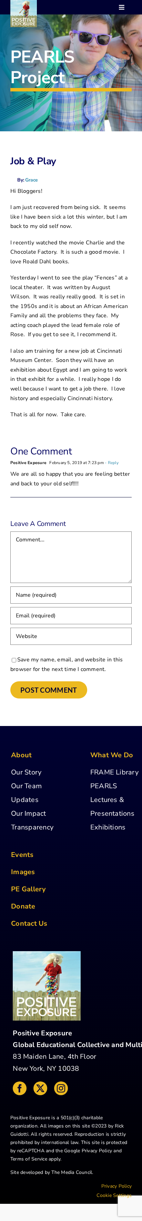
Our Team (26, 786)
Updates (25, 799)
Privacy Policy (97, 1150)
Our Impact (28, 813)
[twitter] (40, 1088)
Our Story (26, 772)
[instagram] (61, 1088)
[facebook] (20, 1088)
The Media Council (71, 1172)
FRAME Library (114, 772)
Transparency (32, 827)
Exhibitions (108, 827)
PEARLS (103, 786)
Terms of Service (28, 1159)
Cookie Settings (114, 1195)
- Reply (111, 462)
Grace (31, 180)
